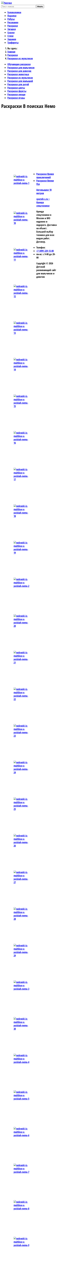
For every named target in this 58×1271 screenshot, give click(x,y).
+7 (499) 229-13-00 (45, 251)
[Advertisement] (29, 141)
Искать (40, 6)
